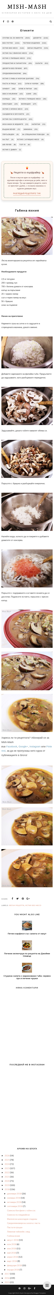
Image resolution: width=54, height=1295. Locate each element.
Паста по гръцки (14, 1227)
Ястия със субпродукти (14, 119)
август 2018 (13, 1240)
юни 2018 (12, 1248)
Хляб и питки (25, 89)
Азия (28, 94)
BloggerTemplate (40, 1293)
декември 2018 (14, 1193)
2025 (7, 1160)
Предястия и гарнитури (14, 63)
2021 (7, 1176)
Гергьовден (8, 134)
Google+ (23, 746)
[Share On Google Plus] (28, 898)
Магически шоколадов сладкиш (22, 1219)
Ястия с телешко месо (30, 99)
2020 (7, 1181)
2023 (7, 1168)
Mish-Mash (27, 7)
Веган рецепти (35, 48)
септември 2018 (15, 1206)
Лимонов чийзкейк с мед (18, 1231)
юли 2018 (12, 1244)
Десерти (37, 38)
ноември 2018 (14, 1198)
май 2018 (11, 1252)
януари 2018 (13, 1269)
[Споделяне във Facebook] (12, 898)
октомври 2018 (14, 1202)
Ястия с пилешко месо (13, 58)
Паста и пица (9, 84)
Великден (26, 104)
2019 (7, 1185)
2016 (7, 1278)
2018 (7, 1189)
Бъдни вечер (8, 129)
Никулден (7, 104)
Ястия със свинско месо (14, 53)
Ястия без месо (10, 48)
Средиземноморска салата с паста (23, 1223)
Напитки (36, 124)
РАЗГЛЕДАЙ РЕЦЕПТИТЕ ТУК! (27, 193)
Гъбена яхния (13, 1236)
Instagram (35, 746)
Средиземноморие (11, 73)
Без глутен (7, 43)
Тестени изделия (31, 43)
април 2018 (13, 1257)
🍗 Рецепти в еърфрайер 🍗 (27, 172)
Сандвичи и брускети (13, 114)
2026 (7, 1155)
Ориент (6, 89)
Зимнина (28, 129)
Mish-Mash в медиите (12, 124)
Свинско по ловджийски (18, 1214)
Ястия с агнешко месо (28, 139)
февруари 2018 (14, 1265)
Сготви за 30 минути (12, 38)
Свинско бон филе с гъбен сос (21, 1210)
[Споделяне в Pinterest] (23, 898)
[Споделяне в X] (17, 898)
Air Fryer (6, 145)
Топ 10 (22, 145)
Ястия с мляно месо (12, 109)
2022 (7, 1172)
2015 (7, 1282)
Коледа (6, 99)
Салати (39, 63)
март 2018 (12, 1261)
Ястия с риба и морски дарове (18, 78)
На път (5, 139)
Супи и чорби (31, 84)
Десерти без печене (12, 68)
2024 (7, 1164)
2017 (7, 1273)
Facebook (11, 746)
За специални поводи (33, 134)
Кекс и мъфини (9, 94)
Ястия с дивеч (9, 150)
